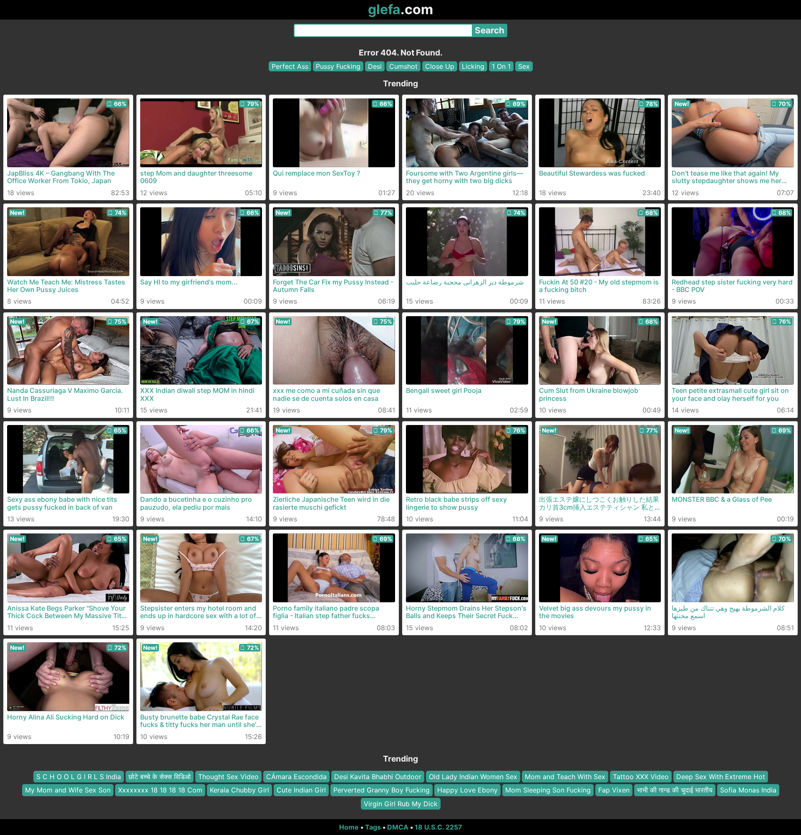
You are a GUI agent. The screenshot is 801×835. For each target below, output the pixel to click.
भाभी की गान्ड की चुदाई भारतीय (675, 790)
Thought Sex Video (228, 776)
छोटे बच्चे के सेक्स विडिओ (159, 776)
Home (349, 827)
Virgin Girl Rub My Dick (401, 804)
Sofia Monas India (748, 790)
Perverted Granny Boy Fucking (381, 790)
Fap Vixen (614, 790)
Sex (524, 66)
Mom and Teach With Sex (565, 776)
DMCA (397, 827)
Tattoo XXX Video (641, 776)
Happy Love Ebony (467, 790)
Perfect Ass (290, 66)
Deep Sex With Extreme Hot (720, 776)
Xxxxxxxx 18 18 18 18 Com (160, 790)
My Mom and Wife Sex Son (68, 790)
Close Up (439, 66)
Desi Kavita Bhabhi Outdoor (377, 776)
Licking (473, 66)
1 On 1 (501, 66)
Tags (373, 827)
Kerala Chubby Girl (239, 790)
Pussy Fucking (338, 66)
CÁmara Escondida (296, 776)
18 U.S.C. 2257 (438, 827)
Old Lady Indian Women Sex (473, 776)
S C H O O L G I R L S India (78, 776)
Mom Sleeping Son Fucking (548, 790)
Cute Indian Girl (301, 790)
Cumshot (403, 66)
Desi (375, 66)
